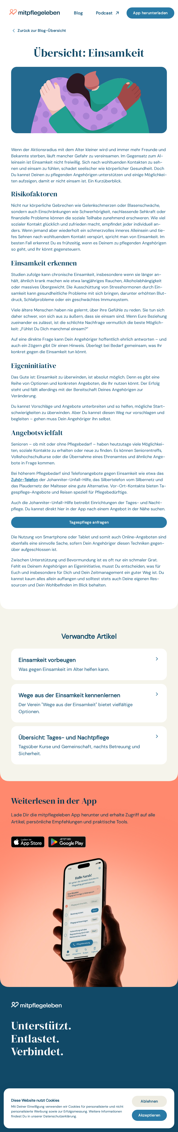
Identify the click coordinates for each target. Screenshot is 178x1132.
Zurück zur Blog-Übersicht (42, 30)
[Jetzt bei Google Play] (67, 841)
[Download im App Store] (27, 841)
